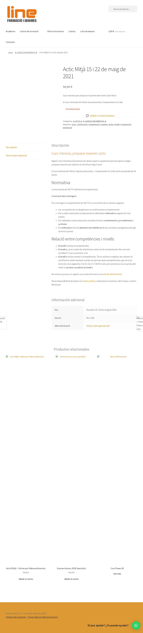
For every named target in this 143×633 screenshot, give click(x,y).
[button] (136, 625)
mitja (111, 124)
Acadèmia (10, 31)
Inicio (10, 52)
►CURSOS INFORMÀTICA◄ (26, 52)
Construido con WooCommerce (43, 617)
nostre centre (88, 281)
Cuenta (72, 31)
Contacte (10, 42)
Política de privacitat (16, 617)
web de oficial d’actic (112, 274)
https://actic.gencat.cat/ (98, 325)
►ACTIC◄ (77, 121)
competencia (94, 124)
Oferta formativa (55, 31)
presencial (67, 127)
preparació (126, 124)
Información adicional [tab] (16, 155)
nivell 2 (117, 124)
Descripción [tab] (11, 147)
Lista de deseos (87, 31)
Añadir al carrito (26, 579)
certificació (82, 124)
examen (104, 124)
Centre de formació (29, 31)
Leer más (117, 573)
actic (74, 124)
